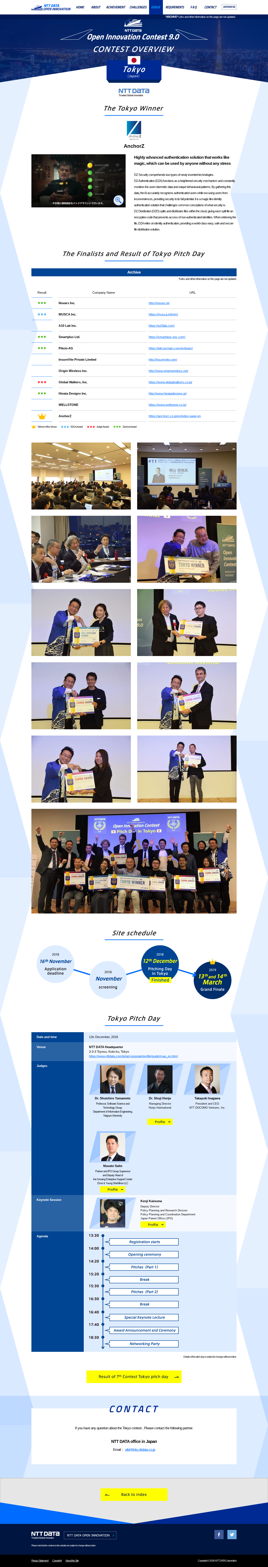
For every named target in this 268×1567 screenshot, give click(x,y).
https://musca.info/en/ (163, 314)
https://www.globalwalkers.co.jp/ (170, 382)
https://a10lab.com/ (162, 325)
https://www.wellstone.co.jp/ (167, 405)
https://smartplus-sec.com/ (167, 337)
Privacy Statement (39, 1560)
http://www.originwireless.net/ (168, 371)
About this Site (72, 1560)
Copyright (57, 1560)
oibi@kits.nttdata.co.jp (140, 1450)
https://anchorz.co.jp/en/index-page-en (175, 416)
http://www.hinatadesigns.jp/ (168, 393)
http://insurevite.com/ (163, 359)
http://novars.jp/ (159, 303)
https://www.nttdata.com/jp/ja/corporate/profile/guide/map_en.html (133, 1056)
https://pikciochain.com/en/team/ (171, 348)
